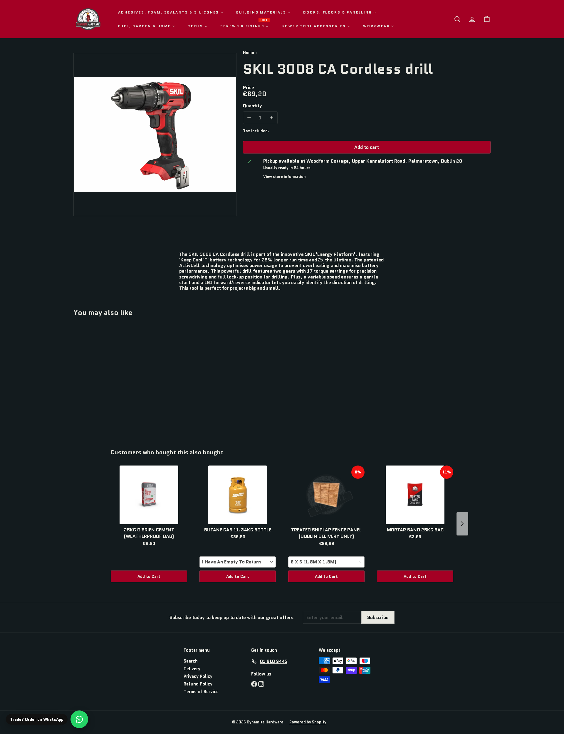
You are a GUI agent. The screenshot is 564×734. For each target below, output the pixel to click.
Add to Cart (148, 576)
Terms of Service (201, 691)
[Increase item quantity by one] (271, 117)
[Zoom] (155, 134)
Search (191, 661)
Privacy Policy (198, 676)
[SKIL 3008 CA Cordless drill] (106, 378)
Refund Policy (198, 684)
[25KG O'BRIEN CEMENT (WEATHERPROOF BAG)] (149, 495)
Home (248, 52)
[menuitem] (171, 12)
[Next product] (462, 524)
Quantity (252, 105)
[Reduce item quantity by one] (249, 117)
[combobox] (237, 562)
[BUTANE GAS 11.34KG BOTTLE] (237, 495)
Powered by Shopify (307, 722)
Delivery (192, 668)
